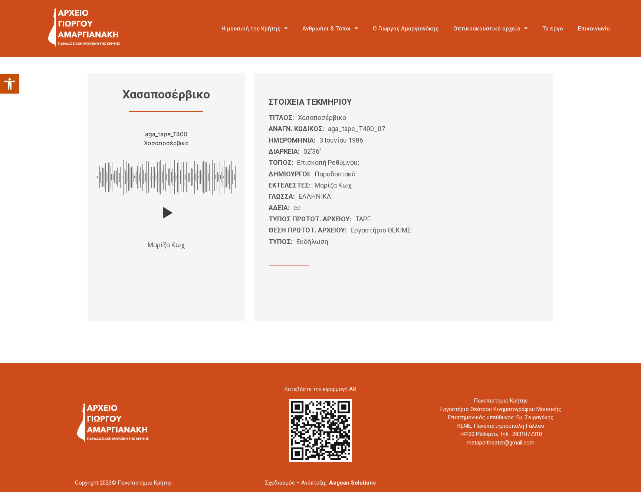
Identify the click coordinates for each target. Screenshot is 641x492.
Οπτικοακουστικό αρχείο (486, 28)
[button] (9, 84)
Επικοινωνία (594, 28)
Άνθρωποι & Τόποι (326, 28)
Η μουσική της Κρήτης (250, 28)
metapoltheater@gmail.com (501, 442)
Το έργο (552, 28)
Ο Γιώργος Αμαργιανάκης (405, 28)
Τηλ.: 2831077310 (521, 434)
